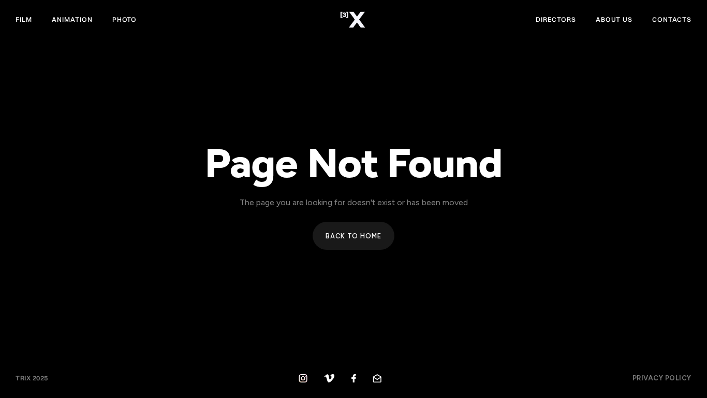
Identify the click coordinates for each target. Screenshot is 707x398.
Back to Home (353, 236)
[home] (353, 19)
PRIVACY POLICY (661, 378)
